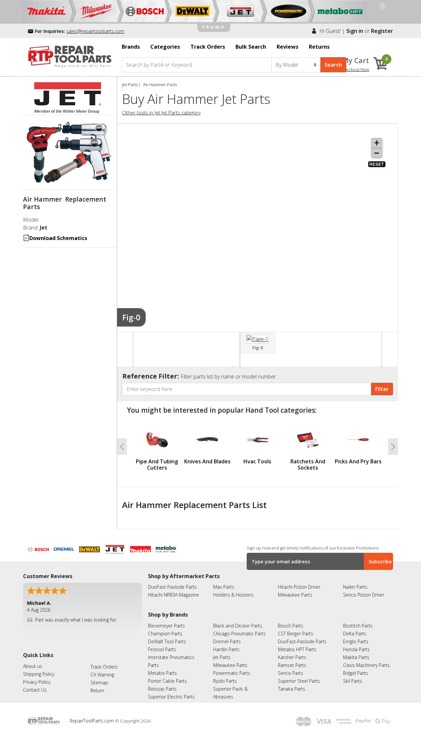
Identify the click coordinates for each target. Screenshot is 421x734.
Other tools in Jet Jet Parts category (161, 112)
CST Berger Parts (295, 633)
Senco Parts (290, 673)
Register (382, 31)
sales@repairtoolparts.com (95, 31)
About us (32, 666)
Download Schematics (58, 238)
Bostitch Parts (358, 626)
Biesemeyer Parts (166, 626)
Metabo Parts (162, 673)
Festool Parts (162, 649)
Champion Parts (165, 633)
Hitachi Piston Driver (299, 587)
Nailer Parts (355, 587)
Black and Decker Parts (237, 626)
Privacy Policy (36, 682)
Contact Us (35, 690)
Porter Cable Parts (167, 681)
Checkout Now (355, 69)
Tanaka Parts (291, 689)
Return (97, 690)
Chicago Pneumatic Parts (239, 633)
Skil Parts (352, 681)
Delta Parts (354, 633)
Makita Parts (356, 657)
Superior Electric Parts (171, 697)
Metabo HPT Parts (297, 649)
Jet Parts (130, 84)
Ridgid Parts (355, 673)
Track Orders (104, 667)
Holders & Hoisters (233, 595)
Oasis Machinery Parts (366, 665)
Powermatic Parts (231, 673)
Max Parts (223, 587)
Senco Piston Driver (363, 595)
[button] (122, 446)
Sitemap (99, 682)
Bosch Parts (290, 626)
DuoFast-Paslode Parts (172, 587)
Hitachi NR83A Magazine (173, 595)
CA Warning (102, 675)
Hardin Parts (226, 649)
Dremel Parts (227, 641)
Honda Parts (356, 649)
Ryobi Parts (225, 681)
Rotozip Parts (162, 689)
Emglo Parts (355, 641)
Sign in (354, 31)
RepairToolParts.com (92, 721)
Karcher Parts (292, 657)
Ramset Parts (292, 665)
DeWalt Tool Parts (167, 641)
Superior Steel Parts (299, 681)
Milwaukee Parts (295, 595)
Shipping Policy (38, 674)
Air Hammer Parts (160, 84)
